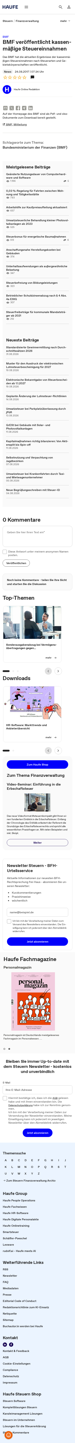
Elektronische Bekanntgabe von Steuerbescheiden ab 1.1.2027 (37, 381)
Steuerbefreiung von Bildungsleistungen (32, 282)
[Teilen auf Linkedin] (30, 108)
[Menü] (26, 7)
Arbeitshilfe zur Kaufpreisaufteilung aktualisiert (36, 207)
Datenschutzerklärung (20, 1105)
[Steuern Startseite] (11, 7)
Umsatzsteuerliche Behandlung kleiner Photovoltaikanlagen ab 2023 (37, 221)
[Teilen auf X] (11, 108)
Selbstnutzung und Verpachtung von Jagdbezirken (29, 459)
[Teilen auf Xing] (24, 108)
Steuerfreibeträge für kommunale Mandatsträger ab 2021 (36, 313)
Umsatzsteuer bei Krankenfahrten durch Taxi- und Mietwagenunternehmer (35, 475)
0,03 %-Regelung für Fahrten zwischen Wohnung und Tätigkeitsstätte (35, 192)
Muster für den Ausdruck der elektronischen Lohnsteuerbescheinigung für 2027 (34, 365)
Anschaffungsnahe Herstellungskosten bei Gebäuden (33, 251)
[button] (16, 563)
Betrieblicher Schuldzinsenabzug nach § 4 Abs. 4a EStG (36, 297)
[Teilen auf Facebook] (18, 108)
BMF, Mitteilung (16, 124)
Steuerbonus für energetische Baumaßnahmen (36, 236)
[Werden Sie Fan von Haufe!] (11, 1344)
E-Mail (6, 1082)
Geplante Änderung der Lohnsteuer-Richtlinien (36, 396)
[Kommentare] (32, 77)
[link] (8, 21)
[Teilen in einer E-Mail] (5, 108)
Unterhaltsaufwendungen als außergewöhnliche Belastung (36, 267)
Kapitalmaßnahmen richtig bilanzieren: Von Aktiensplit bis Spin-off (37, 442)
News (7, 71)
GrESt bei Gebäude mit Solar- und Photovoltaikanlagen (28, 426)
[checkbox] (5, 552)
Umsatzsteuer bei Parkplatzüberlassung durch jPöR (36, 410)
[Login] (68, 7)
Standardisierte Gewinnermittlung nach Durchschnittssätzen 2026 (36, 349)
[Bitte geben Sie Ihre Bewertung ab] (24, 77)
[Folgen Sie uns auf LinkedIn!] (5, 1344)
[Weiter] (58, 671)
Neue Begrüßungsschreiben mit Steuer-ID (33, 490)
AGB (55, 1098)
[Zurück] (48, 671)
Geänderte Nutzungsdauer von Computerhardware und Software (36, 175)
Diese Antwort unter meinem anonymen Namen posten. (38, 553)
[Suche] (60, 7)
